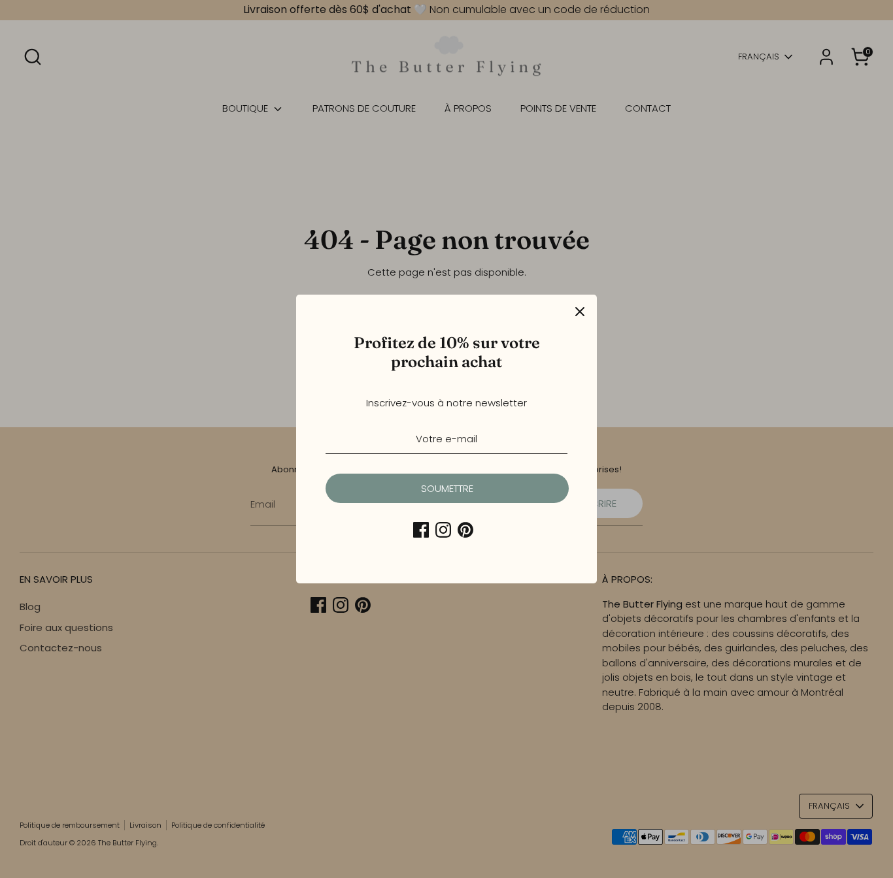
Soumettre (447, 488)
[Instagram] (443, 530)
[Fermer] (579, 311)
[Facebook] (421, 530)
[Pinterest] (465, 530)
